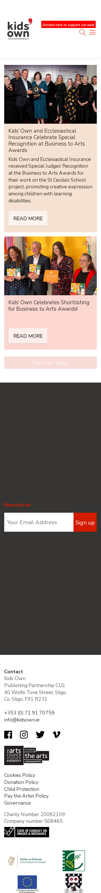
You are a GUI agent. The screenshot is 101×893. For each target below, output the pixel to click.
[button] (93, 33)
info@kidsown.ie (22, 719)
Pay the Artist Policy (26, 796)
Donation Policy (21, 782)
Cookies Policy (19, 775)
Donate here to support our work (68, 25)
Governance (17, 803)
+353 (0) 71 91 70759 (29, 712)
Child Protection (21, 789)
